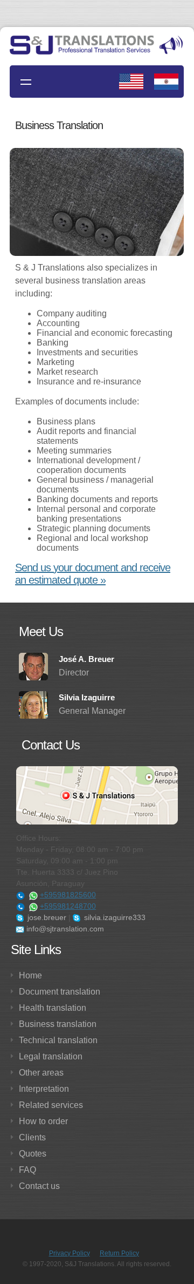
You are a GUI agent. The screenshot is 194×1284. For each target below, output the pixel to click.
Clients (32, 1137)
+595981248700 (68, 906)
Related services (51, 1105)
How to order (43, 1121)
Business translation (57, 1024)
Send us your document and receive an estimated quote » (92, 574)
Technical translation (58, 1040)
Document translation (59, 991)
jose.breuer (45, 917)
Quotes (32, 1153)
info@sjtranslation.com (64, 928)
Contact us (39, 1186)
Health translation (52, 1007)
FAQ (27, 1169)
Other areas (41, 1072)
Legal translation (50, 1056)
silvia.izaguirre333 (114, 917)
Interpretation (44, 1088)
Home (30, 975)
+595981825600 (68, 894)
